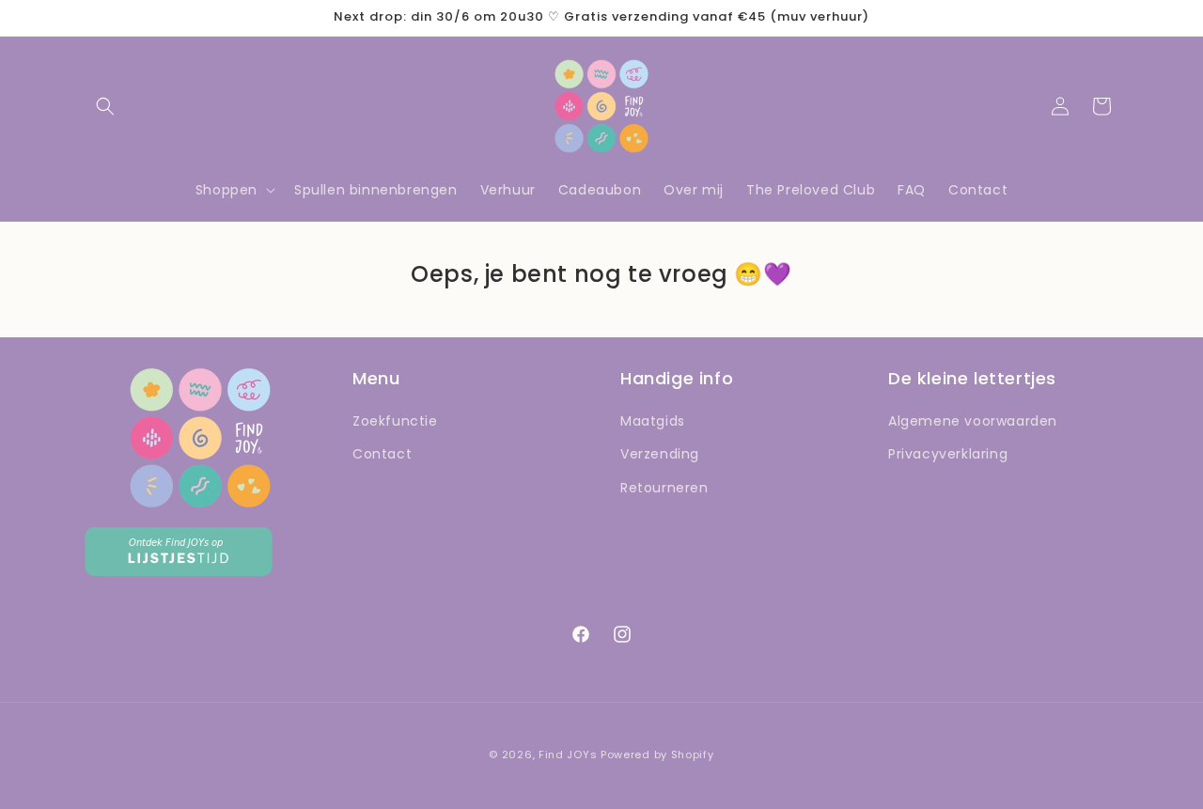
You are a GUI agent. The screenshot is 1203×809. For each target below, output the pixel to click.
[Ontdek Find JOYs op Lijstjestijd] (179, 571)
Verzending (659, 453)
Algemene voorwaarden (972, 421)
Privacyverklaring (948, 453)
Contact (382, 453)
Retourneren (664, 487)
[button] (105, 106)
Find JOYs (568, 754)
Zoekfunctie (395, 421)
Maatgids (652, 421)
